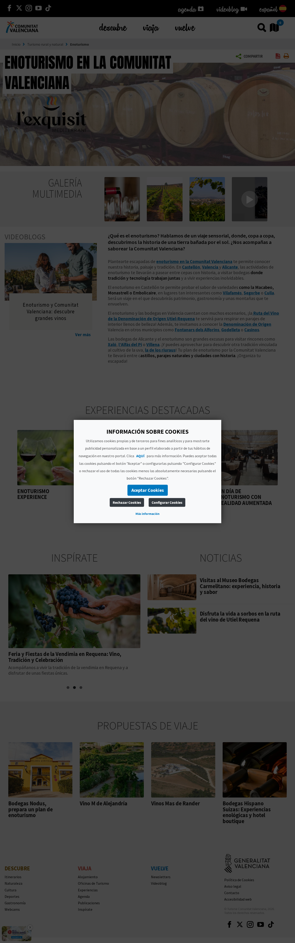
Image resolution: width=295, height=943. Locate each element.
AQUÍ (140, 456)
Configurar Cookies (167, 502)
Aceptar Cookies (147, 490)
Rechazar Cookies (127, 502)
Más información (147, 514)
